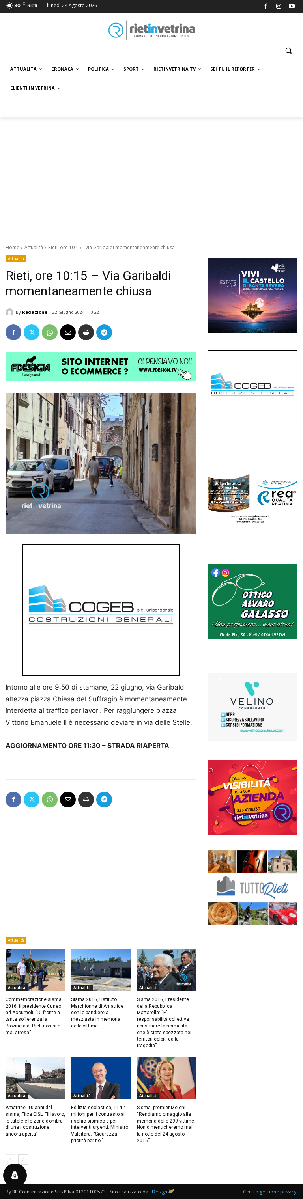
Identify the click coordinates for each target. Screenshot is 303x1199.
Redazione (34, 312)
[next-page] (23, 1159)
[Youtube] (292, 7)
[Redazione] (11, 312)
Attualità (33, 247)
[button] (288, 50)
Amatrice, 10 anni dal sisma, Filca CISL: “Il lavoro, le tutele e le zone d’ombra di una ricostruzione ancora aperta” (35, 1121)
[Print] (86, 332)
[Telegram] (104, 332)
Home (12, 247)
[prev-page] (10, 1159)
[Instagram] (278, 7)
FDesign (158, 1191)
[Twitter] (31, 332)
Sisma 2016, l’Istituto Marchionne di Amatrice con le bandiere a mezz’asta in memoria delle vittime (97, 1013)
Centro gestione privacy (269, 1191)
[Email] (68, 332)
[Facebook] (265, 7)
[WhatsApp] (50, 332)
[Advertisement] (151, 176)
